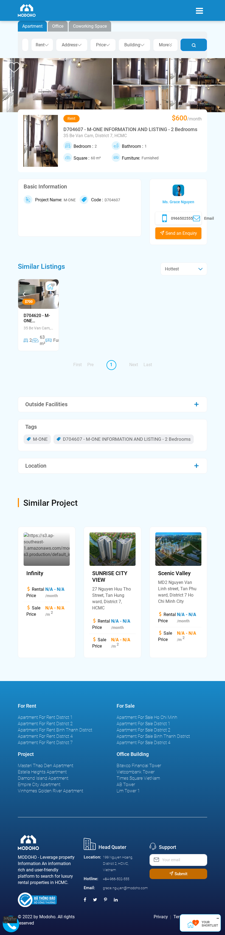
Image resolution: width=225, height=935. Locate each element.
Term (178, 916)
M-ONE (40, 439)
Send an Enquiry (180, 233)
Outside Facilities (46, 404)
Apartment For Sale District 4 (143, 742)
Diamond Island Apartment (43, 778)
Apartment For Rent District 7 (45, 742)
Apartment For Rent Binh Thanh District (55, 730)
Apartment (32, 26)
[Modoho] (27, 10)
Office (57, 26)
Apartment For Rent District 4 (45, 736)
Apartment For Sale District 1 (143, 723)
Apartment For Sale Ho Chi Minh (147, 717)
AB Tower (126, 784)
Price (101, 44)
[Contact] (8, 920)
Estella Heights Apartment (42, 772)
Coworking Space (90, 26)
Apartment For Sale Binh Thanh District (153, 736)
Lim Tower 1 (128, 790)
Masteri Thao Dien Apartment (45, 765)
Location (35, 465)
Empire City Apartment (39, 784)
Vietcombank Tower (135, 772)
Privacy (161, 916)
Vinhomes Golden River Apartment (50, 790)
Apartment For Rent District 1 (45, 717)
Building (132, 44)
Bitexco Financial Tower (139, 765)
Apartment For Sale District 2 (143, 730)
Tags (31, 426)
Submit (180, 873)
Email (209, 218)
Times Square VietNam (138, 778)
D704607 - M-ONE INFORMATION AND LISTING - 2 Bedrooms (126, 439)
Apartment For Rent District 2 (45, 723)
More (164, 44)
